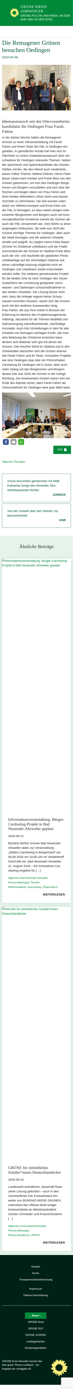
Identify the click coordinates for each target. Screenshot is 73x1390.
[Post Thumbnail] (36, 684)
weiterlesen (54, 894)
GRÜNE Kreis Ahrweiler (33, 9)
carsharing (35, 887)
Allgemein (7, 461)
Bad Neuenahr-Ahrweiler (33, 877)
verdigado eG (23, 1368)
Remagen (19, 461)
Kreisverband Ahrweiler (33, 1226)
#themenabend (18, 887)
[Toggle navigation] (67, 31)
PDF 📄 (62, 449)
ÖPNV (36, 1235)
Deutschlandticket (19, 1235)
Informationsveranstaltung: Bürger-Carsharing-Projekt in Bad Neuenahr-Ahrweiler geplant (36, 824)
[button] (6, 442)
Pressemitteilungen (18, 882)
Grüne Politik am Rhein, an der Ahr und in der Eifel (45, 17)
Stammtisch (51, 887)
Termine (35, 882)
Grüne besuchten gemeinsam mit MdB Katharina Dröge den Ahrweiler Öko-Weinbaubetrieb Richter (36, 487)
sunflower (28, 1364)
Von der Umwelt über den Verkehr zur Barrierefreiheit (36, 515)
